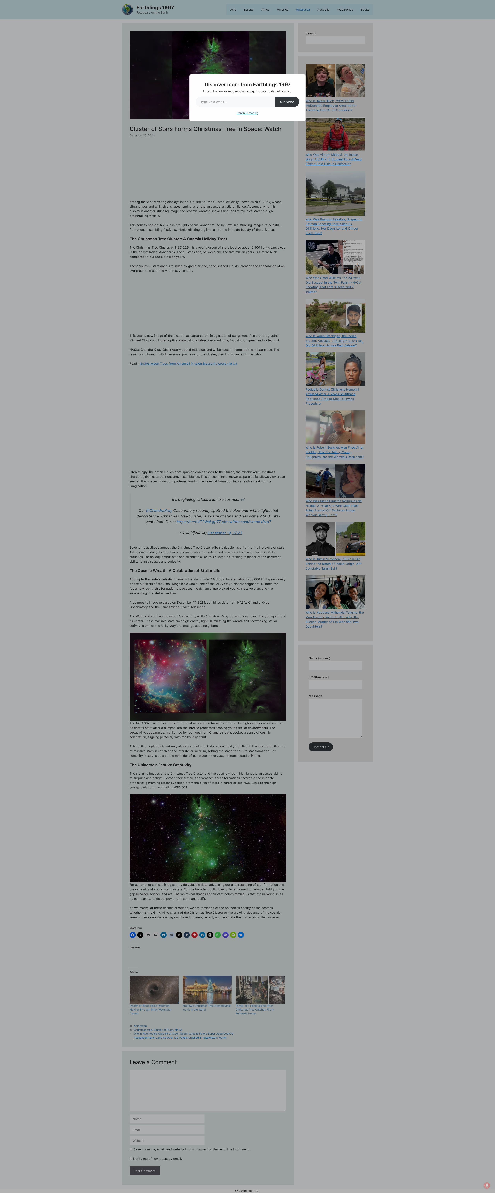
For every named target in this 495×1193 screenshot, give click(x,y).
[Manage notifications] (487, 1185)
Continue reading (247, 113)
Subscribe (287, 102)
